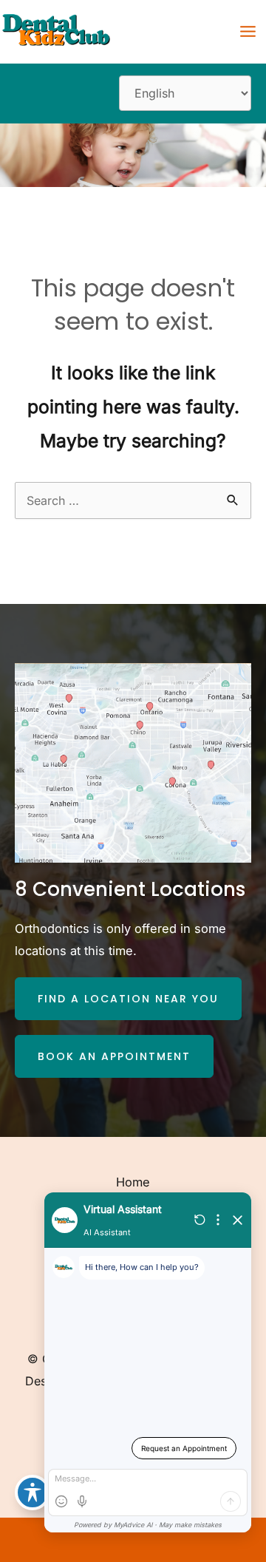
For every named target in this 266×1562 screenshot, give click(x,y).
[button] (128, 998)
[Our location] (245, 1540)
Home (133, 1182)
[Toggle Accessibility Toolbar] (32, 1492)
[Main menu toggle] (247, 31)
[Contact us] (204, 1540)
